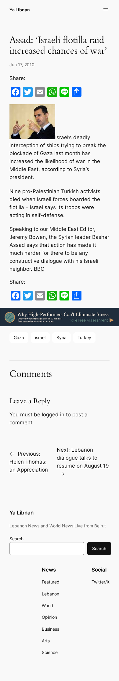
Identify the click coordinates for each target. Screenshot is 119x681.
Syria (61, 337)
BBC (39, 269)
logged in (53, 414)
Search (16, 538)
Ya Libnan (19, 9)
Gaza (19, 337)
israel (40, 337)
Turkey (84, 337)
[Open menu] (106, 9)
